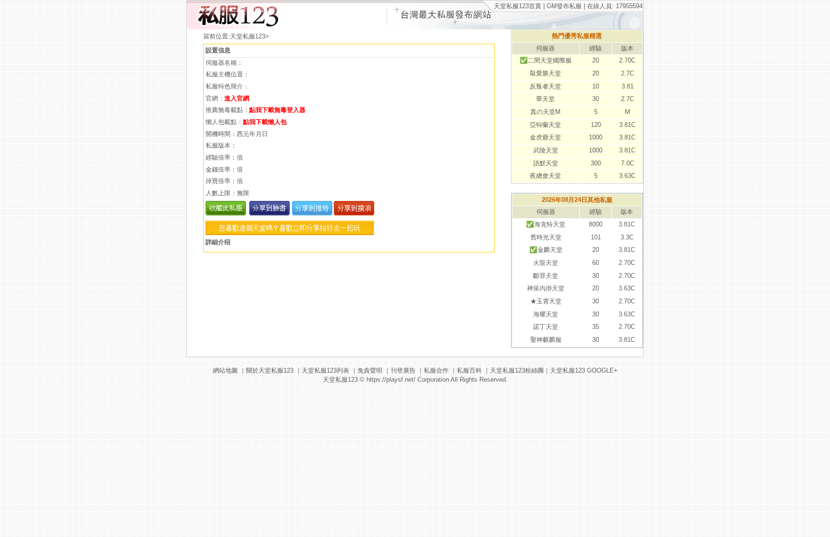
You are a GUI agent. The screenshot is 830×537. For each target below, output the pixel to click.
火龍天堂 (545, 262)
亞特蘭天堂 (545, 124)
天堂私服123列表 (325, 370)
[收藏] (226, 213)
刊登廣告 (403, 370)
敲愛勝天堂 (545, 73)
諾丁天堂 (545, 326)
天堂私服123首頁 (517, 6)
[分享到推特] (311, 213)
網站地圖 (225, 370)
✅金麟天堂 (545, 249)
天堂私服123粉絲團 (517, 370)
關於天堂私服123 (269, 370)
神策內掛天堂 (545, 288)
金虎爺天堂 (545, 137)
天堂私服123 (247, 36)
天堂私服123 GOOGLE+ (584, 370)
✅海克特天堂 (545, 224)
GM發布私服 (564, 6)
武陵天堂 (545, 150)
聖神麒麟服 (545, 339)
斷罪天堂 (545, 275)
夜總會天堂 (545, 175)
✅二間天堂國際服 (546, 60)
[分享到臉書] (269, 213)
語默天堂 (545, 163)
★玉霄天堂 (545, 301)
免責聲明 (369, 370)
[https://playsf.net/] (236, 27)
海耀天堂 (545, 314)
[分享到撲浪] (353, 213)
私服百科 (469, 370)
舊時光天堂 (545, 237)
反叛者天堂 (545, 86)
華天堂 (545, 98)
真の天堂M (545, 111)
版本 (627, 48)
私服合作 (436, 370)
